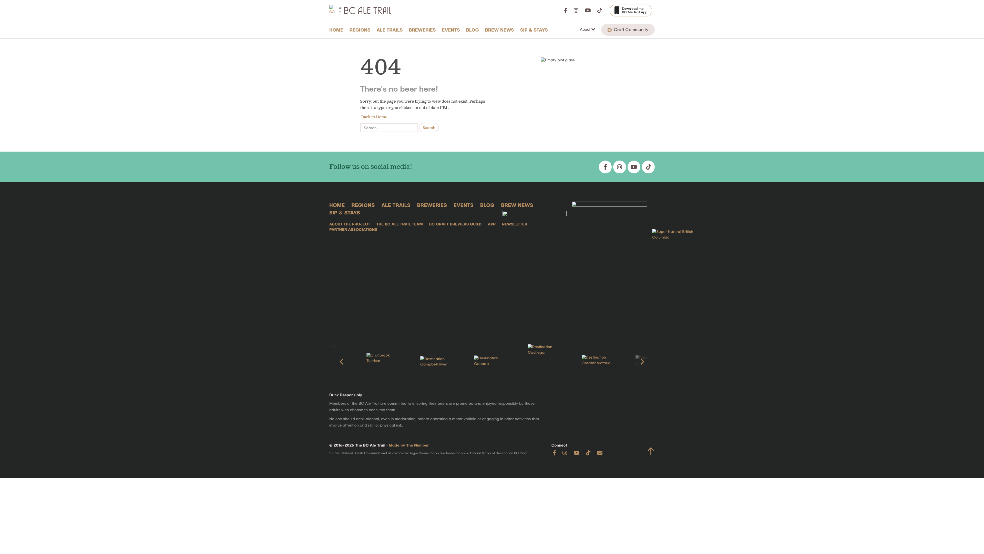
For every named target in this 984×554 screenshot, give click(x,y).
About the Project (349, 224)
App (492, 224)
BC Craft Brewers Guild (455, 224)
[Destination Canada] (492, 361)
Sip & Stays (534, 30)
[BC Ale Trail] (535, 265)
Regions (359, 30)
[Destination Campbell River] (438, 362)
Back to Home (373, 117)
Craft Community (630, 29)
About (585, 29)
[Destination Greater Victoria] (600, 362)
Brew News (499, 30)
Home (336, 30)
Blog (472, 30)
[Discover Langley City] (653, 361)
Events (451, 30)
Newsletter (514, 224)
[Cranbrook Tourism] (384, 362)
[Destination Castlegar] (546, 361)
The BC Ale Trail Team (399, 224)
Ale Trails (390, 30)
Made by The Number (409, 445)
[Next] (642, 362)
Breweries (422, 30)
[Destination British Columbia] (677, 265)
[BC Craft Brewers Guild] (609, 265)
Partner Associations (353, 229)
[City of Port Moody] (330, 362)
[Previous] (342, 362)
